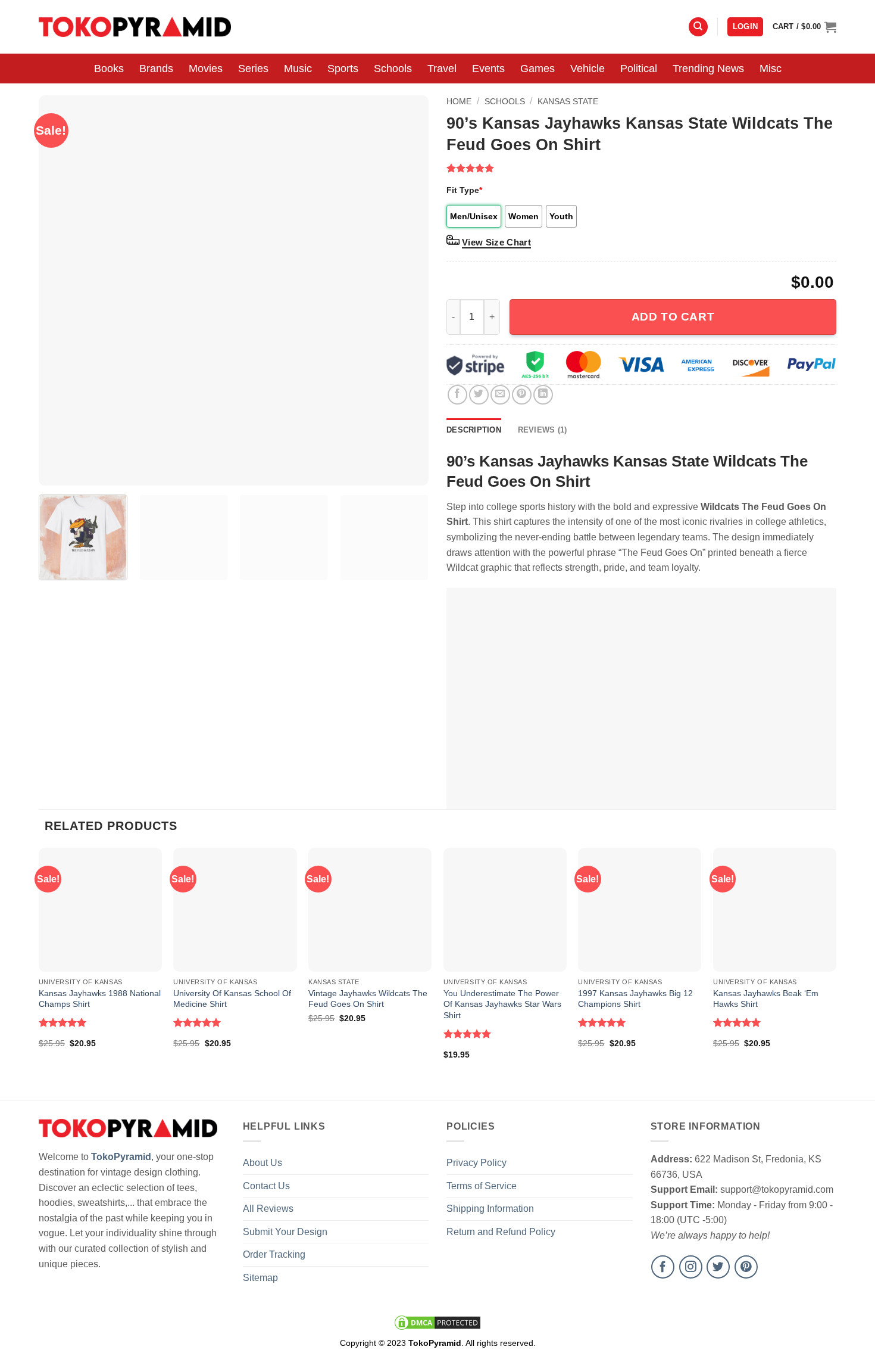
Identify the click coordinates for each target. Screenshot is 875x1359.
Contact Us (266, 1186)
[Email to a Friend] (500, 395)
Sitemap (260, 1278)
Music (298, 68)
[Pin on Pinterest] (522, 395)
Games (537, 68)
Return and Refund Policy (500, 1232)
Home (458, 101)
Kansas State (568, 101)
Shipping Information (490, 1208)
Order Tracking (274, 1254)
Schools (393, 68)
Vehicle (587, 68)
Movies (206, 68)
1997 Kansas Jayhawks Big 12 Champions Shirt (635, 998)
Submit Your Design (285, 1232)
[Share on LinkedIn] (543, 395)
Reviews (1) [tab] (542, 429)
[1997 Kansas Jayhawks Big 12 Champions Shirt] (639, 909)
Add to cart (673, 316)
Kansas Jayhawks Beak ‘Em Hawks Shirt (765, 998)
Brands (156, 68)
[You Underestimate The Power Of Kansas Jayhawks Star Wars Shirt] (505, 909)
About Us (262, 1163)
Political (638, 68)
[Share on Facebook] (457, 395)
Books (109, 68)
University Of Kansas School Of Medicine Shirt (232, 998)
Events (488, 68)
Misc (771, 68)
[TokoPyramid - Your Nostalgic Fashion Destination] (135, 26)
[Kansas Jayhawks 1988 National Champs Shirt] (100, 909)
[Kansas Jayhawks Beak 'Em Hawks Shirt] (774, 909)
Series (253, 68)
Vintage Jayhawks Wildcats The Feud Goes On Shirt (367, 998)
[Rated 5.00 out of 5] (63, 1022)
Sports (342, 68)
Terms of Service (481, 1186)
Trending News (708, 68)
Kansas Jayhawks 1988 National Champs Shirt (100, 998)
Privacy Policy (476, 1163)
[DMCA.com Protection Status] (437, 1322)
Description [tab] (473, 429)
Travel (442, 68)
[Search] (698, 27)
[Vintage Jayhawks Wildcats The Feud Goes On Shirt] (370, 909)
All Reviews (268, 1208)
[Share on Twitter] (479, 395)
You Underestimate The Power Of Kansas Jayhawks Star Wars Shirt (502, 1004)
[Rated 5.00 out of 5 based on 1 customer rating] (641, 168)
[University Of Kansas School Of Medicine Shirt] (234, 909)
